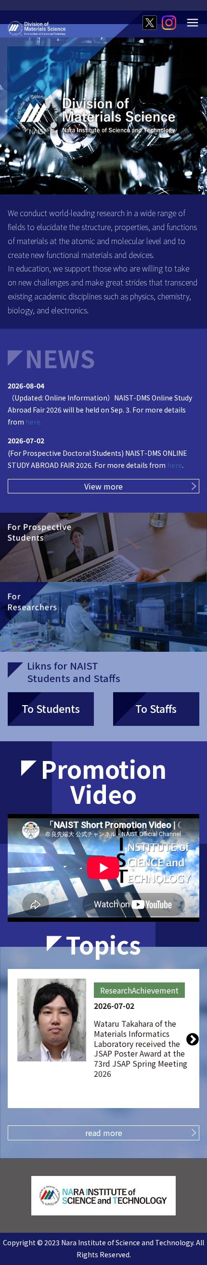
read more (103, 1132)
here (174, 465)
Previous (14, 1039)
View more (103, 486)
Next (192, 1039)
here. (33, 421)
